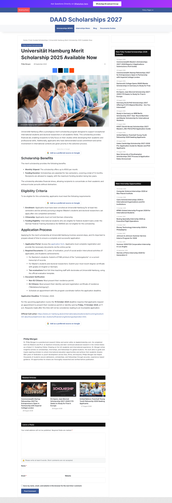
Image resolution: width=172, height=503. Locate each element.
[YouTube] (36, 363)
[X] (60, 70)
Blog (95, 28)
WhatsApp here (81, 4)
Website (68, 476)
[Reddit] (71, 70)
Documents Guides (107, 28)
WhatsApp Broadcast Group (107, 4)
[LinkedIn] (66, 70)
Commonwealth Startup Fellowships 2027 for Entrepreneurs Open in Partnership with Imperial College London (31, 403)
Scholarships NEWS (65, 28)
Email (24, 476)
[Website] (25, 363)
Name (24, 466)
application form (57, 244)
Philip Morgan (26, 64)
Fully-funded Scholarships (38, 40)
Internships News (83, 28)
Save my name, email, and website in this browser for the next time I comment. (52, 486)
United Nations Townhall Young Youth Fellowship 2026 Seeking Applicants (92, 401)
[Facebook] (55, 70)
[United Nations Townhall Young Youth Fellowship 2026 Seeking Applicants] (92, 389)
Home (25, 40)
